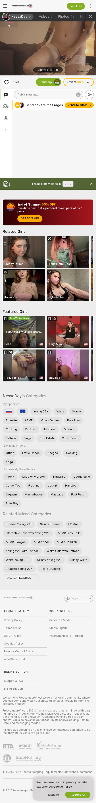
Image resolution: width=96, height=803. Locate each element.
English (75, 598)
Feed (83, 17)
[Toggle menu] (5, 6)
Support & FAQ (13, 680)
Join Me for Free (48, 69)
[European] (23, 411)
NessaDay (12, 395)
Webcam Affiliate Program (66, 635)
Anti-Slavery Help (15, 659)
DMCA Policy (12, 635)
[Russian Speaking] (9, 411)
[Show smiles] (78, 94)
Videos (45, 17)
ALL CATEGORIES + (20, 577)
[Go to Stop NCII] (29, 758)
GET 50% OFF (30, 218)
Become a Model (60, 620)
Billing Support (13, 688)
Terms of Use (12, 628)
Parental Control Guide (18, 651)
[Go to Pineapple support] (7, 758)
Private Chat (78, 105)
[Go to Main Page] (29, 6)
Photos (66, 17)
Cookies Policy (14, 643)
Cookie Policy (62, 786)
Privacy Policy (13, 620)
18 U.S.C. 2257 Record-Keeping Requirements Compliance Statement (47, 772)
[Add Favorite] (6, 82)
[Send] (89, 94)
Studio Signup (58, 628)
